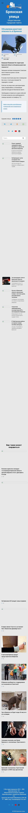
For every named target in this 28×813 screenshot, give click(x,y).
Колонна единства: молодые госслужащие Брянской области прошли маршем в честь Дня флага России (12, 471)
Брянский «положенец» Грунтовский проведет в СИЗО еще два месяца (13, 768)
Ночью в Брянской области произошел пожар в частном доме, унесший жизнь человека (18, 294)
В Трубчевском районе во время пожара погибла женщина (18, 323)
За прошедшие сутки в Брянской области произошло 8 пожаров (18, 279)
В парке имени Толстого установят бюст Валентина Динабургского (12, 627)
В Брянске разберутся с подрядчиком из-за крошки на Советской (13, 683)
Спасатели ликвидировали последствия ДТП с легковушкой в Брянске (18, 309)
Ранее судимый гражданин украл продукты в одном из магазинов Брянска (18, 146)
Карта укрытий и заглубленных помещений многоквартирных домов (12, 106)
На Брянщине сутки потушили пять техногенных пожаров (18, 159)
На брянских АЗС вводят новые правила (14, 601)
